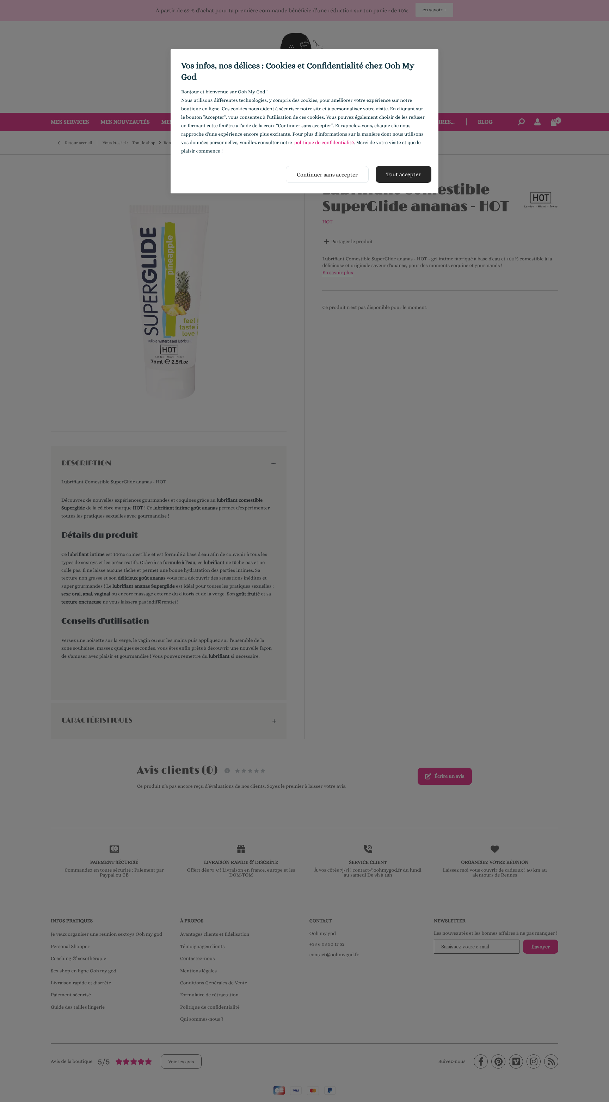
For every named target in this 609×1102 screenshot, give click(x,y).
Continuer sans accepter (327, 174)
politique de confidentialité (324, 143)
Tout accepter (403, 174)
